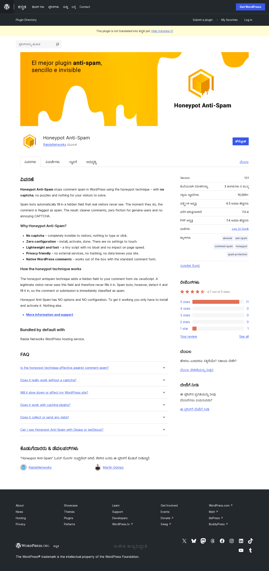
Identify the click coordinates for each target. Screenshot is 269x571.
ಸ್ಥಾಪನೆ (73, 162)
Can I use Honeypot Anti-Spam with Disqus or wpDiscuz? (61, 430)
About (20, 505)
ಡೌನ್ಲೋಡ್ (240, 141)
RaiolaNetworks (54, 144)
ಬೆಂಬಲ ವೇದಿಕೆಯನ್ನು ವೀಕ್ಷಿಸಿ (196, 370)
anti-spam (241, 238)
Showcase (71, 505)
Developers (120, 518)
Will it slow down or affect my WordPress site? (54, 392)
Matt (213, 511)
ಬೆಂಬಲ (244, 162)
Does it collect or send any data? (44, 417)
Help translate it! (162, 31)
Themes (69, 511)
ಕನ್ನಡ (56, 546)
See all (244, 336)
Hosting (21, 518)
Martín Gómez (113, 467)
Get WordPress (250, 6)
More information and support (49, 315)
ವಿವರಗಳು (30, 162)
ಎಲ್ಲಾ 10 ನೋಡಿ (240, 228)
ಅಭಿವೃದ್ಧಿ (91, 162)
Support (117, 511)
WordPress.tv (122, 524)
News (19, 511)
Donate (167, 518)
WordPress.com (221, 505)
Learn (116, 505)
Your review (188, 336)
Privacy (20, 524)
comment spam (224, 246)
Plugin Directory (26, 19)
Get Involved (169, 505)
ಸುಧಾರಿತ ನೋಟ (190, 266)
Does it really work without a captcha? (48, 380)
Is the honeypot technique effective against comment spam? (64, 368)
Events (165, 511)
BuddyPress (218, 524)
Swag (166, 524)
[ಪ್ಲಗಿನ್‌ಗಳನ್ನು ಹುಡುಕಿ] (57, 44)
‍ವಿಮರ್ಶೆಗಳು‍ (52, 162)
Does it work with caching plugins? (45, 405)
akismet (227, 238)
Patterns (69, 524)
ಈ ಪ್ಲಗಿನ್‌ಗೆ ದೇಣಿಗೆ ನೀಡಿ (194, 409)
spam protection (237, 254)
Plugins (68, 518)
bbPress (216, 518)
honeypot (241, 246)
